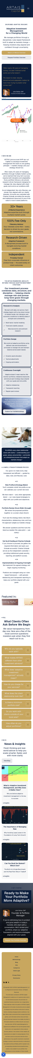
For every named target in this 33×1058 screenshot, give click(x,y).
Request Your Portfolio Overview (15, 940)
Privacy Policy (16, 975)
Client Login (16, 970)
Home (16, 956)
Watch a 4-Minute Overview (16, 53)
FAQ (16, 965)
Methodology (16, 959)
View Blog (7, 761)
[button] (28, 8)
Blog (16, 962)
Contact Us (16, 968)
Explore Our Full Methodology (14, 411)
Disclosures (16, 978)
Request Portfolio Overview (16, 57)
